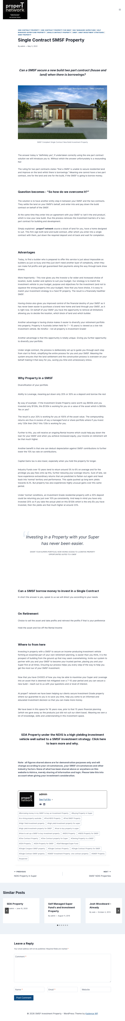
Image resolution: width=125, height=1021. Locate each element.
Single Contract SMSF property (32, 854)
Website (86, 989)
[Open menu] (120, 10)
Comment (20, 956)
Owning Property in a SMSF (82, 838)
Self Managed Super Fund (84, 30)
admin (22, 46)
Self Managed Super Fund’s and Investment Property (61, 907)
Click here (99, 739)
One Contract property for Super (54, 838)
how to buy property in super (67, 828)
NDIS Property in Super (25, 874)
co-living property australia (30, 818)
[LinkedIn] (44, 804)
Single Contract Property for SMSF (86, 848)
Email (51, 989)
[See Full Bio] (52, 799)
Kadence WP (91, 1013)
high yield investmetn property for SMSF (35, 828)
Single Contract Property (59, 32)
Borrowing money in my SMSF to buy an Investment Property (43, 813)
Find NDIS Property (52, 818)
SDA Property (25, 843)
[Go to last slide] (7, 911)
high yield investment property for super (63, 823)
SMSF (75, 32)
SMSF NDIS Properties (100, 874)
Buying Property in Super (82, 813)
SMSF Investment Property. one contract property (68, 854)
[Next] (118, 911)
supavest (23, 859)
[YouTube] (40, 804)
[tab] (57, 925)
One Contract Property (29, 30)
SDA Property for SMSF (44, 843)
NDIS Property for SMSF (88, 833)
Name (19, 989)
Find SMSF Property (72, 818)
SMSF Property (24, 35)
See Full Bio (45, 799)
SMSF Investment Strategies (91, 32)
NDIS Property (69, 833)
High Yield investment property (31, 823)
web (93, 912)
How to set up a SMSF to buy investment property (39, 833)
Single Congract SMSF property (32, 848)
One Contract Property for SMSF (56, 30)
